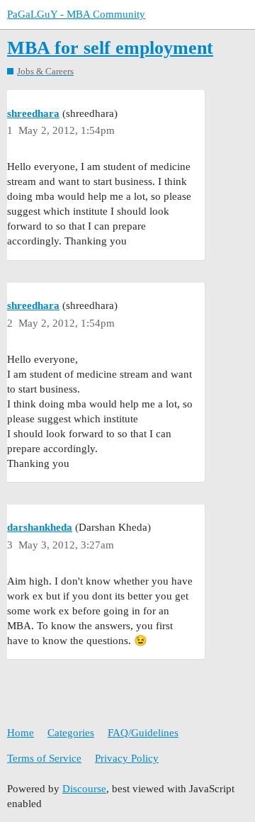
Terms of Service (44, 758)
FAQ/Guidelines (143, 732)
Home (20, 732)
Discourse (84, 788)
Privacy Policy (127, 758)
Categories (70, 732)
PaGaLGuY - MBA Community (76, 14)
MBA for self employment (110, 48)
